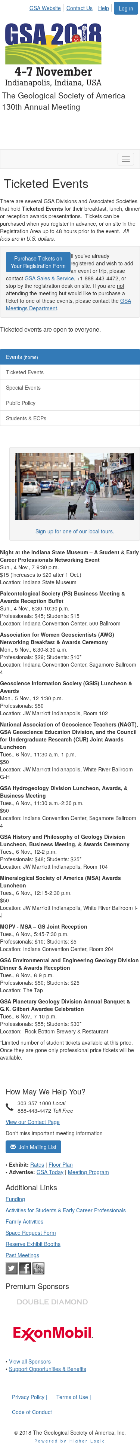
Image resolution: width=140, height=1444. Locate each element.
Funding (15, 1199)
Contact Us (79, 8)
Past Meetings (22, 1255)
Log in (126, 8)
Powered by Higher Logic (70, 1441)
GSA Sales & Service (49, 278)
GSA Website (45, 8)
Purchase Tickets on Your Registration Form (38, 262)
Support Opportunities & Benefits (47, 1369)
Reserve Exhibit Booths (33, 1243)
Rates (37, 1164)
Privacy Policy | (29, 1397)
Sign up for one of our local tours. (74, 531)
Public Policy (20, 402)
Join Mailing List (36, 1147)
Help (103, 8)
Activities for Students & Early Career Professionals (66, 1210)
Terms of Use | (73, 1397)
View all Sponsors (30, 1361)
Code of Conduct (32, 1412)
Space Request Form (31, 1232)
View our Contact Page (33, 1121)
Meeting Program (88, 1172)
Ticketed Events (25, 372)
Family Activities (24, 1221)
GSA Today (50, 1172)
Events (22, 356)
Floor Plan (61, 1164)
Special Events (23, 387)
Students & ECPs (26, 418)
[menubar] (71, 7)
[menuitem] (47, 7)
